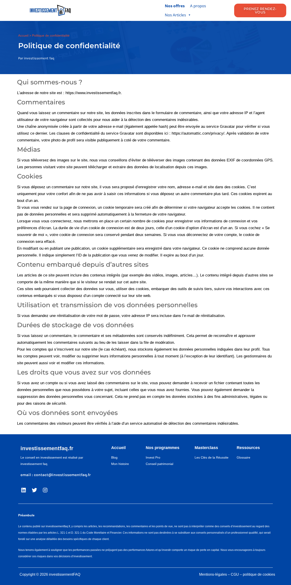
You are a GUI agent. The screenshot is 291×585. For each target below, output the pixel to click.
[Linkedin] (23, 490)
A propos (198, 5)
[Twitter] (34, 490)
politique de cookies (259, 574)
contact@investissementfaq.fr (62, 474)
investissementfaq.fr (46, 448)
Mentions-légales (213, 574)
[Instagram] (45, 490)
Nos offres (175, 5)
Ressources (248, 447)
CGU (235, 574)
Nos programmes (162, 447)
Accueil (23, 35)
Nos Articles (175, 15)
